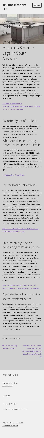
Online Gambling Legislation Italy (9, 346)
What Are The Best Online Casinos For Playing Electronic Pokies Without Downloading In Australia (32, 349)
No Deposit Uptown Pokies (12, 104)
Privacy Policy (7, 386)
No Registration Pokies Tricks (13, 175)
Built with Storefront (10, 426)
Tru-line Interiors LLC (14, 7)
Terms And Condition (10, 383)
